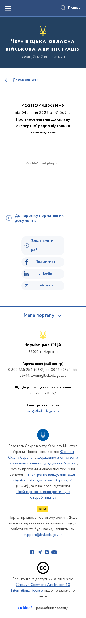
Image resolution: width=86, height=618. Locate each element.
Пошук (74, 8)
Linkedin (45, 274)
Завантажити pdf (42, 245)
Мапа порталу (39, 315)
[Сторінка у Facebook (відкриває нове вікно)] (32, 552)
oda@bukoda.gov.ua (43, 411)
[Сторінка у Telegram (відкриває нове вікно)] (39, 552)
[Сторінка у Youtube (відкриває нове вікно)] (54, 552)
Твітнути (45, 285)
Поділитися (45, 262)
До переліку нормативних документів (39, 218)
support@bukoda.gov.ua (43, 535)
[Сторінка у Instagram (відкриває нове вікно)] (47, 552)
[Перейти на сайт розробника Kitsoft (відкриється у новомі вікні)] (26, 608)
